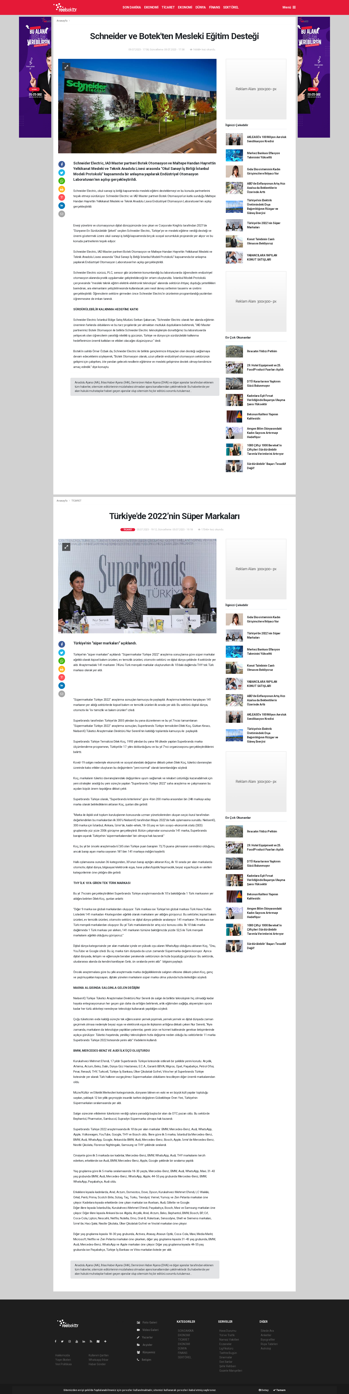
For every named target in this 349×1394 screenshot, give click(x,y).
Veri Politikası (63, 1364)
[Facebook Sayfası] (57, 1341)
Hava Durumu (227, 1330)
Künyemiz (148, 1352)
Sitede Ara (267, 1330)
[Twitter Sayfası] (64, 1341)
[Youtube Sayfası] (78, 1341)
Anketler (266, 1335)
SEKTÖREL (231, 7)
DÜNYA (201, 7)
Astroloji (266, 1348)
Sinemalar (225, 1357)
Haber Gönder (97, 1364)
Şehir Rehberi (227, 1366)
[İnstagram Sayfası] (71, 1341)
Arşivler (147, 1344)
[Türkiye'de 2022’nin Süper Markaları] (137, 585)
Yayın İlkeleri (63, 1359)
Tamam (281, 1390)
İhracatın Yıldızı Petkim (262, 351)
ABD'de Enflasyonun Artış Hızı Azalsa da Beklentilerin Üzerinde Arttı (266, 188)
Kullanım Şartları (99, 1355)
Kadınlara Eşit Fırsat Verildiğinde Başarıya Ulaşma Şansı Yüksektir (266, 400)
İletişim (146, 1359)
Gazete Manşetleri (230, 1370)
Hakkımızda (62, 1355)
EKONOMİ (151, 7)
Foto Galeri (149, 1322)
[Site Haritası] (100, 1341)
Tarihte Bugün (228, 1353)
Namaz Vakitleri (229, 1339)
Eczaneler (225, 1344)
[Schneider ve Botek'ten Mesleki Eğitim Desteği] (137, 105)
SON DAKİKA (132, 7)
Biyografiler (268, 1339)
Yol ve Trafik (227, 1335)
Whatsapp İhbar (98, 1359)
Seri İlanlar (225, 1361)
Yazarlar (147, 1337)
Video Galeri (150, 1330)
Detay (265, 1390)
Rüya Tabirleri (269, 1344)
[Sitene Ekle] (107, 1341)
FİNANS (214, 7)
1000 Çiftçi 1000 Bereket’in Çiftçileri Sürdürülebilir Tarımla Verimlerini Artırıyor (265, 449)
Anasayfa (62, 20)
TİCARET (168, 7)
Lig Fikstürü (226, 1348)
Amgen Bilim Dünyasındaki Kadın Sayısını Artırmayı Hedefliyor (264, 433)
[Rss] (92, 1341)
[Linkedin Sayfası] (85, 1341)
